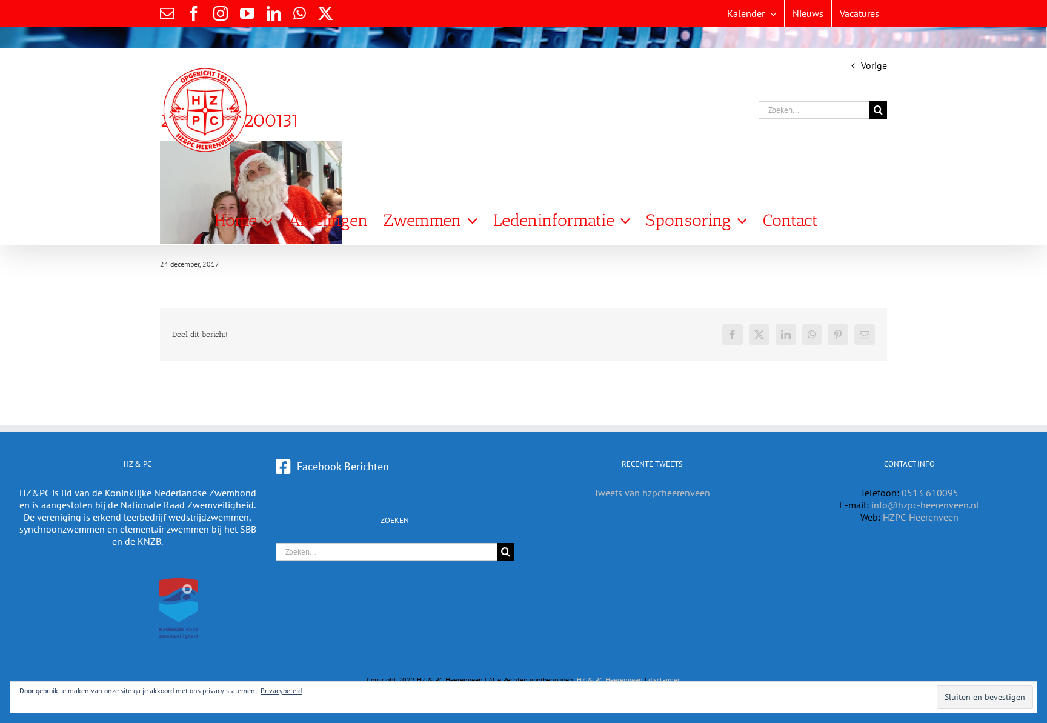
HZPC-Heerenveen (921, 517)
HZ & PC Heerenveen (610, 679)
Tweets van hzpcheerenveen (652, 493)
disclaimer (663, 679)
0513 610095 (930, 493)
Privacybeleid (281, 690)
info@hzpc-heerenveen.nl (925, 505)
